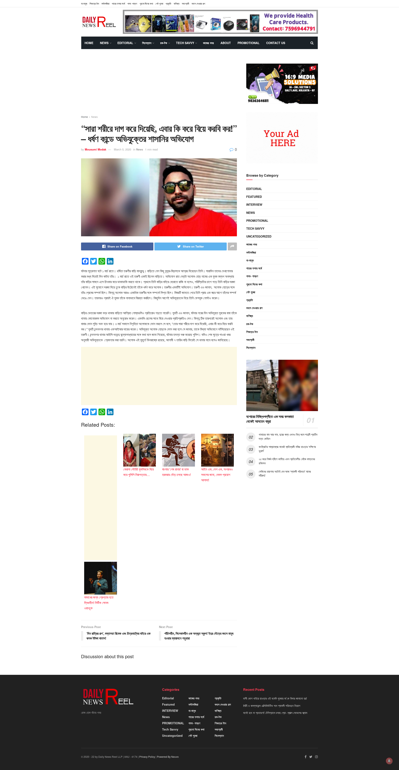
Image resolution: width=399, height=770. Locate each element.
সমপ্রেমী (185, 3)
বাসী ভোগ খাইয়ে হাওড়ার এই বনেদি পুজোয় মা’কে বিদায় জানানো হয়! (275, 698)
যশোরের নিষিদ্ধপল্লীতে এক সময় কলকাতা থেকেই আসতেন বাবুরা (270, 419)
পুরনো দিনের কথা (146, 3)
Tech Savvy (185, 43)
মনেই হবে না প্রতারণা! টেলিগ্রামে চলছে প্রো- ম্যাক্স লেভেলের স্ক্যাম (275, 713)
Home (89, 43)
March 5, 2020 (122, 149)
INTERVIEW (254, 204)
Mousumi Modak (95, 149)
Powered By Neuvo (168, 756)
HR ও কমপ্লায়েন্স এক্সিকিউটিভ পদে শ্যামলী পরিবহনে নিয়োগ (271, 705)
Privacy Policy (147, 756)
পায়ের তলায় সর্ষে (118, 3)
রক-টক (163, 43)
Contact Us (275, 43)
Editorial (125, 43)
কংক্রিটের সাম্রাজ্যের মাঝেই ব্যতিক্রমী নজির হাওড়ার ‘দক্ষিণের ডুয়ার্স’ (287, 449)
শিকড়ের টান (94, 3)
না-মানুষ (84, 3)
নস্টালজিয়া (105, 3)
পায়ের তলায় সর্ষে (254, 268)
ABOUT (225, 43)
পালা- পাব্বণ (132, 3)
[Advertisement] (159, 86)
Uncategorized (258, 236)
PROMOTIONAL (249, 43)
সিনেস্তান (146, 43)
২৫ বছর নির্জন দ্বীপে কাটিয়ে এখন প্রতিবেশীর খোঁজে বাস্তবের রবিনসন (287, 461)
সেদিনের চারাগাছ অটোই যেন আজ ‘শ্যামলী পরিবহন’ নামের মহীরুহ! (285, 473)
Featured (254, 197)
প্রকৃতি (168, 3)
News (104, 43)
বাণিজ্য (176, 3)
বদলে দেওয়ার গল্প (198, 3)
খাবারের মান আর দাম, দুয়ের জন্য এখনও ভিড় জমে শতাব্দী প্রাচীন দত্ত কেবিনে (288, 436)
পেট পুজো (159, 3)
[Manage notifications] (389, 761)
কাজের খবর (208, 43)
